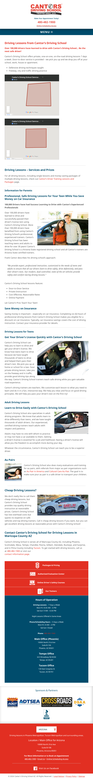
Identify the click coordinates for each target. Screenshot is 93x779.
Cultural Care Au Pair (59, 471)
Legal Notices (59, 776)
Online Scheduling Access (46, 26)
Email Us (41, 759)
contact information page (17, 554)
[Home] (46, 9)
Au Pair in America (35, 471)
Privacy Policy (71, 776)
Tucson (37, 548)
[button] (46, 32)
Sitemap (81, 776)
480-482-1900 (46, 22)
